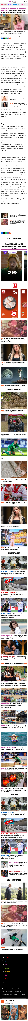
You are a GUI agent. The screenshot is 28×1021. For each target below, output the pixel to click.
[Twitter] (4, 38)
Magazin (7, 968)
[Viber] (8, 38)
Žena (6, 975)
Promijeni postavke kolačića (12, 997)
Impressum (4, 991)
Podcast (11, 229)
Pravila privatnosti (13, 994)
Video (6, 979)
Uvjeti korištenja (17, 991)
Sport (6, 961)
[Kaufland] (14, 285)
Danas (7, 957)
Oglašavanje (10, 991)
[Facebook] (2, 38)
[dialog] (14, 1010)
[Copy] (10, 38)
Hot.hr (14, 36)
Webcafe (7, 972)
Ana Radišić (21, 229)
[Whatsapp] (6, 38)
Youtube (3, 229)
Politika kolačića (5, 994)
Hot (6, 965)
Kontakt (3, 997)
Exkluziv (16, 229)
